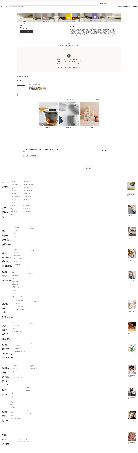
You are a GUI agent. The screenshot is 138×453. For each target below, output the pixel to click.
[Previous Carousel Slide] (41, 61)
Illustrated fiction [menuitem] (19, 438)
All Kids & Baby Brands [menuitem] (6, 382)
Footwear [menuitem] (4, 276)
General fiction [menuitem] (18, 432)
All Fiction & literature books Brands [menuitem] (22, 439)
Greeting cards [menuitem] (5, 350)
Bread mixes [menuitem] (15, 249)
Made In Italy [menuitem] (26, 199)
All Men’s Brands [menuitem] (5, 420)
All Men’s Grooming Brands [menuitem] (15, 418)
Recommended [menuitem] (5, 186)
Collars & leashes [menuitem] (13, 393)
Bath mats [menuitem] (15, 230)
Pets (88, 11)
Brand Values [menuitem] (4, 184)
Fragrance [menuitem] (4, 305)
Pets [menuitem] (3, 215)
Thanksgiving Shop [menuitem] (15, 190)
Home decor (53, 11)
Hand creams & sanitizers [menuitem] (20, 303)
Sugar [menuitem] (14, 259)
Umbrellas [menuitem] (14, 290)
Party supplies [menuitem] (4, 352)
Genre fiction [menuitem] (18, 433)
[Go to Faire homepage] (4, 6)
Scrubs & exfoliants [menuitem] (19, 306)
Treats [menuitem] (11, 404)
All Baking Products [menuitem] (17, 264)
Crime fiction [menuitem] (18, 435)
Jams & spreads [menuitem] (5, 261)
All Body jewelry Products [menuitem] (17, 332)
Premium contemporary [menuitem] (28, 182)
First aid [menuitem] (14, 373)
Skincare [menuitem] (3, 313)
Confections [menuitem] (4, 258)
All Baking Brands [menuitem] (16, 262)
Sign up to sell (125, 6)
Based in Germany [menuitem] (27, 196)
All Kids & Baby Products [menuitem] (7, 384)
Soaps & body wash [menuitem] (19, 307)
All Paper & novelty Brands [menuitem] (7, 355)
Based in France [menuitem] (27, 194)
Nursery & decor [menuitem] (5, 373)
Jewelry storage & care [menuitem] (6, 333)
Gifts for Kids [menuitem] (14, 199)
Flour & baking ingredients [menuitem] (18, 258)
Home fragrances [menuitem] (26, 205)
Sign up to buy (135, 6)
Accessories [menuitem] (4, 275)
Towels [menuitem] (15, 233)
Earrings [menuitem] (3, 330)
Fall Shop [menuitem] (13, 188)
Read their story (113, 35)
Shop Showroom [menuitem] (5, 273)
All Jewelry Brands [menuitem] (5, 338)
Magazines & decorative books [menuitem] (8, 441)
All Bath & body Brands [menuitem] (20, 309)
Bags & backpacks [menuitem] (15, 270)
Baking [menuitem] (3, 252)
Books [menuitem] (3, 217)
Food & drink (58, 11)
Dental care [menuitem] (15, 371)
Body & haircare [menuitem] (16, 370)
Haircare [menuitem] (3, 308)
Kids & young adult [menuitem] (5, 440)
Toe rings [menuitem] (14, 329)
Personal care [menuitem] (4, 312)
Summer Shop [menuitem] (14, 185)
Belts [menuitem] (13, 272)
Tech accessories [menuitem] (15, 284)
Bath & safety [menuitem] (4, 369)
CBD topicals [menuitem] (4, 316)
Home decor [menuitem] (4, 206)
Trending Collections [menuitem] (6, 182)
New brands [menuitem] (12, 205)
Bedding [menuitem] (12, 209)
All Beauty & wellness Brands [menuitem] (7, 317)
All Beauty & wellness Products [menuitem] (8, 318)
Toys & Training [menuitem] (12, 402)
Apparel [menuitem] (3, 277)
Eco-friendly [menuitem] (4, 435)
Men (90, 11)
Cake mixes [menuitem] (15, 252)
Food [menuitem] (10, 398)
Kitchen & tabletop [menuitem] (26, 208)
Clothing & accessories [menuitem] (14, 392)
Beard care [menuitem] (13, 410)
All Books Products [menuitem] (5, 445)
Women (62, 11)
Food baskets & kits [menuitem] (6, 263)
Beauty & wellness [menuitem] (5, 209)
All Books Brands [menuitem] (5, 444)
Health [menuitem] (11, 401)
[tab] (22, 40)
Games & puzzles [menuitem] (5, 348)
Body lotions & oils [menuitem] (19, 301)
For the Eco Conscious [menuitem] (16, 196)
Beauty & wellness (68, 11)
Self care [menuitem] (13, 202)
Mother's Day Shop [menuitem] (15, 182)
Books (93, 11)
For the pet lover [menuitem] (15, 197)
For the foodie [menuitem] (26, 187)
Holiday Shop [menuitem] (14, 191)
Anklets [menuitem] (13, 322)
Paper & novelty (78, 11)
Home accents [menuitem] (13, 214)
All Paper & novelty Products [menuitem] (7, 357)
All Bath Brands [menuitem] (16, 234)
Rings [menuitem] (3, 335)
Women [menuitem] (3, 208)
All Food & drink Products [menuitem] (7, 266)
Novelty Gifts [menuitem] (14, 194)
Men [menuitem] (3, 216)
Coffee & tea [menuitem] (4, 256)
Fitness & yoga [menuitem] (5, 304)
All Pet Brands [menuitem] (4, 394)
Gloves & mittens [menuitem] (15, 275)
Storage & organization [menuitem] (27, 209)
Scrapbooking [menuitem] (17, 348)
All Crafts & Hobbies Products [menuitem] (20, 351)
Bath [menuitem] (11, 208)
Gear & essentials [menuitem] (5, 371)
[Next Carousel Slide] (96, 61)
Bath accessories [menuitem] (17, 227)
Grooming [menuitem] (11, 399)
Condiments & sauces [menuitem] (6, 257)
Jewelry (73, 11)
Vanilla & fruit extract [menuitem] (17, 261)
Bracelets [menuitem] (3, 326)
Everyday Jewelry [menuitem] (15, 200)
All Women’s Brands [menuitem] (6, 279)
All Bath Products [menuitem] (17, 236)
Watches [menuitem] (13, 289)
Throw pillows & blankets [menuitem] (27, 211)
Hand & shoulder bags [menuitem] (16, 293)
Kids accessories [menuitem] (5, 378)
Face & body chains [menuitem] (15, 325)
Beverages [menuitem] (4, 253)
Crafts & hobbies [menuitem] (5, 346)
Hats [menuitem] (13, 278)
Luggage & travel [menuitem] (15, 286)
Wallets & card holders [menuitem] (16, 287)
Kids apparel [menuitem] (4, 381)
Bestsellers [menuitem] (4, 434)
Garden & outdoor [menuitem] (13, 212)
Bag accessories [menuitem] (15, 292)
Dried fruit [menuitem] (15, 256)
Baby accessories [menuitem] (5, 377)
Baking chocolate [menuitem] (16, 255)
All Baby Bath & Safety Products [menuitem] (19, 377)
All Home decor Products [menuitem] (7, 245)
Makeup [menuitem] (3, 309)
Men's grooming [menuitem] (5, 311)
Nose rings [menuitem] (14, 328)
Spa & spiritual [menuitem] (5, 314)
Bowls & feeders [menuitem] (12, 387)
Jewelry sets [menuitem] (4, 331)
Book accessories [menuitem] (5, 443)
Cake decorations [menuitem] (16, 250)
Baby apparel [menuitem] (4, 380)
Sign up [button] (78, 1)
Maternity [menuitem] (4, 372)
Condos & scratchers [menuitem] (13, 395)
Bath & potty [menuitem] (15, 368)
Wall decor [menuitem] (25, 212)
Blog (121, 6)
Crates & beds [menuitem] (12, 396)
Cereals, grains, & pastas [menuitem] (7, 254)
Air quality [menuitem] (15, 365)
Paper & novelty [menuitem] (5, 212)
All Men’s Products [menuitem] (5, 421)
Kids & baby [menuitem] (4, 213)
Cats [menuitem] (3, 390)
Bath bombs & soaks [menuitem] (19, 300)
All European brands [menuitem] (27, 191)
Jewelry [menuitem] (3, 211)
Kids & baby (84, 11)
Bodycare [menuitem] (12, 412)
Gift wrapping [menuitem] (4, 349)
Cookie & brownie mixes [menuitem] (17, 253)
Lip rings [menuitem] (13, 326)
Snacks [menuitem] (3, 262)
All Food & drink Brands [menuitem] (6, 265)
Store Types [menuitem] (4, 187)
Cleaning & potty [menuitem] (13, 390)
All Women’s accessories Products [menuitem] (18, 296)
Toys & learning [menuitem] (5, 376)
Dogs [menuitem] (3, 391)
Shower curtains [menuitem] (16, 231)
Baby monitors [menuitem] (15, 367)
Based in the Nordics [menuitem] (27, 197)
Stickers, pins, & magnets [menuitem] (7, 354)
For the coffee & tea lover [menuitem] (28, 188)
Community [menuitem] (4, 183)
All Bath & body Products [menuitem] (20, 310)
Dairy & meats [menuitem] (4, 260)
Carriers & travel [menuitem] (13, 389)
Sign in (130, 6)
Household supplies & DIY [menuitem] (27, 206)
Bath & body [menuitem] (4, 303)
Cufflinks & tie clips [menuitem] (5, 329)
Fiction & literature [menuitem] (5, 438)
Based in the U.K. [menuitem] (27, 193)
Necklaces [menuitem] (4, 334)
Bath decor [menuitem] (16, 228)
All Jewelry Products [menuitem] (6, 339)
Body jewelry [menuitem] (4, 325)
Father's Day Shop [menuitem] (15, 184)
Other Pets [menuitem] (4, 393)
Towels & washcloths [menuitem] (17, 374)
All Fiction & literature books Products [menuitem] (22, 441)
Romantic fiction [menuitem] (19, 436)
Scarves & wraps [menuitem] (15, 281)
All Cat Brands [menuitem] (12, 405)
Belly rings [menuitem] (14, 323)
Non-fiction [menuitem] (4, 439)
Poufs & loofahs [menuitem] (18, 304)
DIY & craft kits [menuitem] (17, 345)
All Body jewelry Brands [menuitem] (16, 331)
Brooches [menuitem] (4, 327)
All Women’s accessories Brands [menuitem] (18, 295)
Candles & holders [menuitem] (13, 211)
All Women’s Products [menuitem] (6, 280)
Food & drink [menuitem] (4, 207)
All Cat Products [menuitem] (12, 407)
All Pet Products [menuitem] (5, 395)
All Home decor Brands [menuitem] (6, 244)
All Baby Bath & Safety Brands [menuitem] (18, 376)
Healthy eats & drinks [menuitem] (28, 185)
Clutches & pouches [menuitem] (15, 273)
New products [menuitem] (13, 206)
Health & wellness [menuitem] (5, 307)
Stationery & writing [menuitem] (6, 353)
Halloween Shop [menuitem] (14, 187)
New (49, 11)
